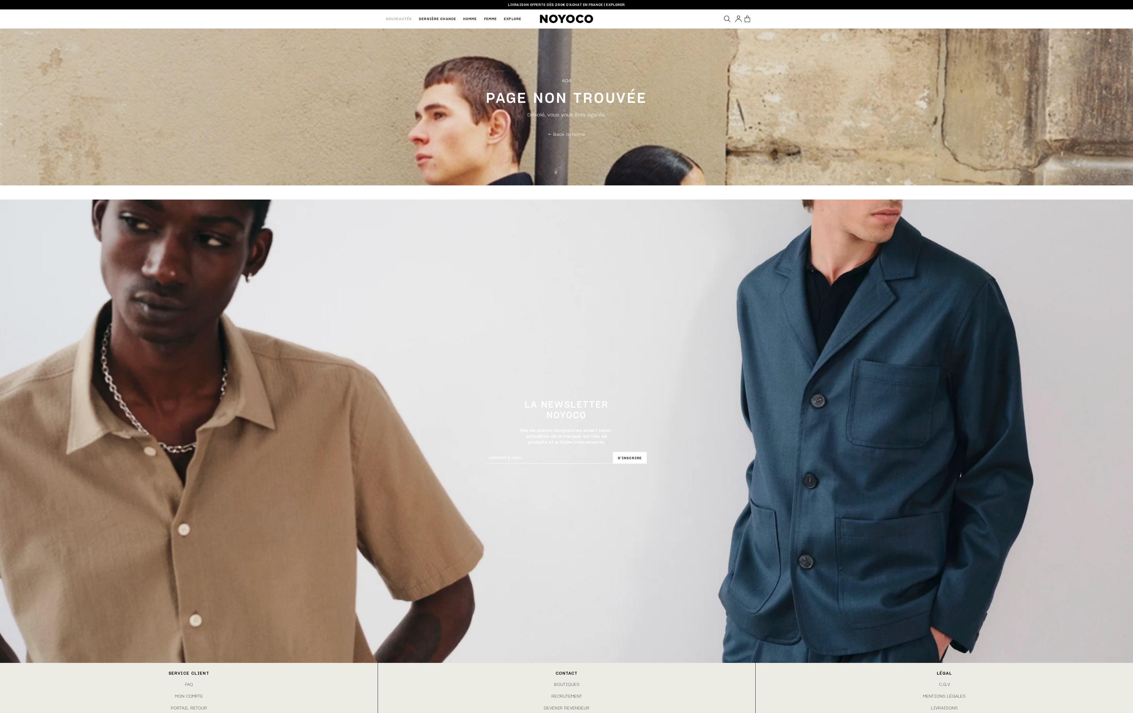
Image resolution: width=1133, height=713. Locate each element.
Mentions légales (944, 696)
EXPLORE (512, 18)
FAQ (189, 684)
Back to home (566, 134)
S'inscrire (630, 457)
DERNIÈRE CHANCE (437, 18)
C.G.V (944, 684)
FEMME (490, 18)
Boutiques (566, 684)
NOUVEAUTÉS (399, 18)
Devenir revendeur (567, 708)
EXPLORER (615, 4)
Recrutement (566, 696)
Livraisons (944, 708)
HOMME (470, 18)
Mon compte (189, 696)
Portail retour (189, 708)
